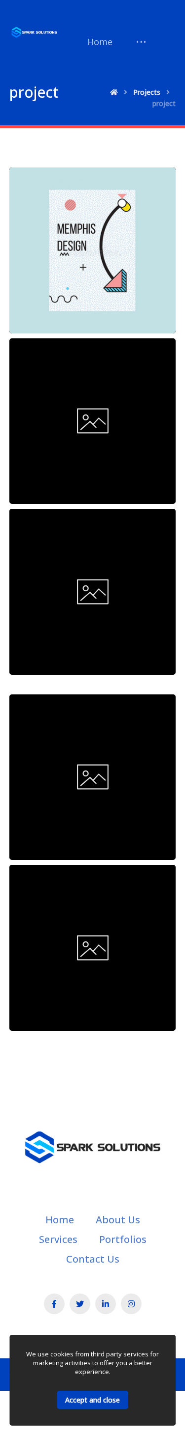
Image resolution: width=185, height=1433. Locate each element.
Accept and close (92, 1400)
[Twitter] (80, 1304)
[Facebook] (54, 1304)
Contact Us (92, 1259)
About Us (118, 1219)
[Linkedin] (105, 1304)
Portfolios (123, 1239)
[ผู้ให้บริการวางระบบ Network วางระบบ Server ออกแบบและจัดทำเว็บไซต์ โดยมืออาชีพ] (34, 32)
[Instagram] (131, 1304)
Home (59, 1219)
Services (58, 1239)
